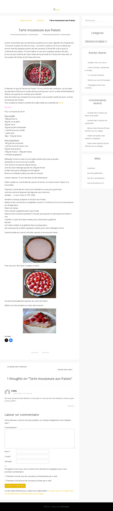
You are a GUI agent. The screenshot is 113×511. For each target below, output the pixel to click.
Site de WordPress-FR (95, 183)
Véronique (65, 506)
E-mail (8, 456)
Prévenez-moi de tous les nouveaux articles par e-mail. (29, 480)
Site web (8, 461)
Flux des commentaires (95, 178)
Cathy (14, 391)
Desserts (40, 20)
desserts (45, 352)
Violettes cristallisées (92, 138)
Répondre (71, 406)
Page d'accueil (26, 20)
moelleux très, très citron (97, 62)
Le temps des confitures (17, 366)
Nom (7, 451)
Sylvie (61, 103)
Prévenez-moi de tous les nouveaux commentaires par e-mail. (32, 476)
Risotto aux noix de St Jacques (99, 80)
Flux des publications (95, 173)
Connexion (91, 168)
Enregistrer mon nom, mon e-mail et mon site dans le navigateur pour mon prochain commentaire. (36, 470)
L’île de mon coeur (65, 369)
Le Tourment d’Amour (96, 75)
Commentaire (11, 427)
